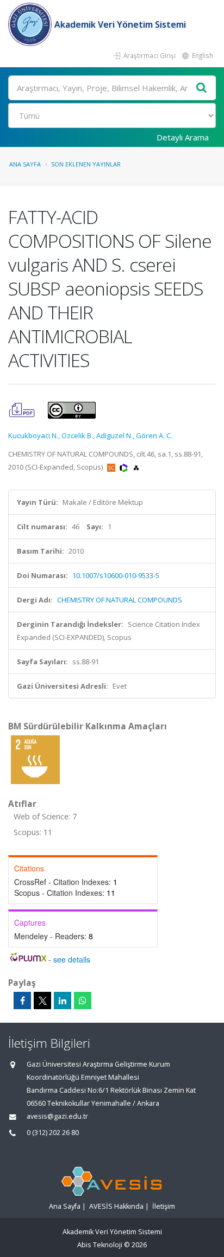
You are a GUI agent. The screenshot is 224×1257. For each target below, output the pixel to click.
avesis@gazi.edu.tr (57, 1116)
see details (71, 959)
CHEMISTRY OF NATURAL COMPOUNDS (119, 600)
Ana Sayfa (25, 164)
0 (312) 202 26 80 (53, 1132)
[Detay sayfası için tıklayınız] (35, 759)
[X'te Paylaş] (42, 1000)
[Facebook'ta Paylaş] (22, 1000)
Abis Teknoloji (99, 1244)
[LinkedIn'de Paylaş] (62, 1000)
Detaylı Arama (183, 137)
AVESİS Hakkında (116, 1206)
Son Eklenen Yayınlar (86, 164)
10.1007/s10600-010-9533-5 (115, 575)
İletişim (163, 1206)
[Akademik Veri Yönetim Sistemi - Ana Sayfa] (31, 24)
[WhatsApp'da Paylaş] (82, 1000)
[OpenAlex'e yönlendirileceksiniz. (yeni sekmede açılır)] (136, 467)
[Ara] (202, 88)
